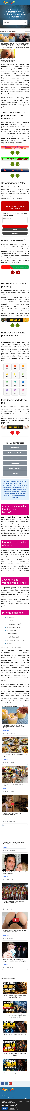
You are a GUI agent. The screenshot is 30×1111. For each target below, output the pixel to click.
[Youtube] (10, 1083)
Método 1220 (15, 447)
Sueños (15, 473)
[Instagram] (6, 1083)
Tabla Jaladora (15, 463)
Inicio (3, 1095)
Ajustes (12, 1108)
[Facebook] (2, 1083)
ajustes (14, 1105)
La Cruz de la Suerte (15, 453)
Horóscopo (15, 458)
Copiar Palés (15, 233)
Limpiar (15, 229)
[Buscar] (24, 21)
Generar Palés (15, 226)
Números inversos (15, 468)
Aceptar (5, 1108)
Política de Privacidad (8, 1098)
